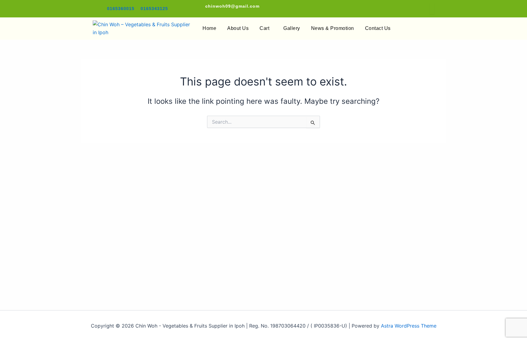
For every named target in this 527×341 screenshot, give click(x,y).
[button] (266, 28)
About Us (238, 28)
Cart (264, 28)
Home (209, 28)
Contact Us (378, 28)
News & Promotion (332, 28)
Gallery (291, 28)
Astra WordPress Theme (408, 326)
